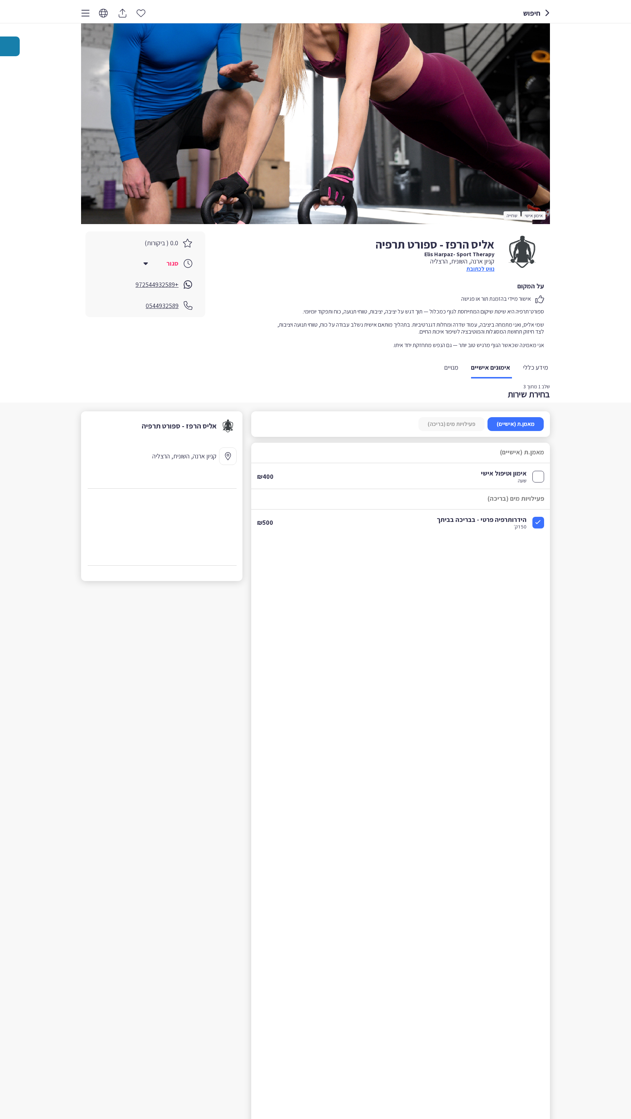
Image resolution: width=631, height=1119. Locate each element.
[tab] (536, 368)
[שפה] (103, 13)
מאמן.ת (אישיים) (516, 424)
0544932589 (162, 305)
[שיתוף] (122, 13)
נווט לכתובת (480, 268)
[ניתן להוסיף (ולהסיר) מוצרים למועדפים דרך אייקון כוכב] (141, 12)
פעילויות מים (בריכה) (451, 424)
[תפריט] (85, 13)
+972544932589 (157, 284)
